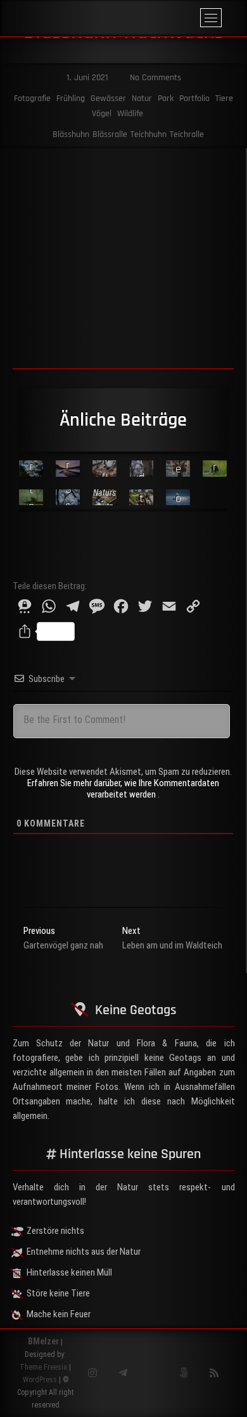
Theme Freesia (43, 1367)
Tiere (224, 98)
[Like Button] (22, 554)
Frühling (70, 98)
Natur (142, 98)
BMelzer (43, 1341)
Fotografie (32, 98)
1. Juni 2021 (86, 77)
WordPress (40, 1379)
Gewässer (108, 98)
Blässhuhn (71, 134)
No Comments (154, 77)
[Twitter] (153, 1373)
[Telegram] (122, 1373)
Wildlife (130, 113)
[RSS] (214, 1373)
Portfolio (194, 98)
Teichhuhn (148, 134)
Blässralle (109, 134)
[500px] (183, 1373)
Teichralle (187, 134)
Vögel (101, 113)
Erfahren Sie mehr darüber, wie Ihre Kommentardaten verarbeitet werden (123, 788)
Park (166, 98)
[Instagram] (92, 1373)
